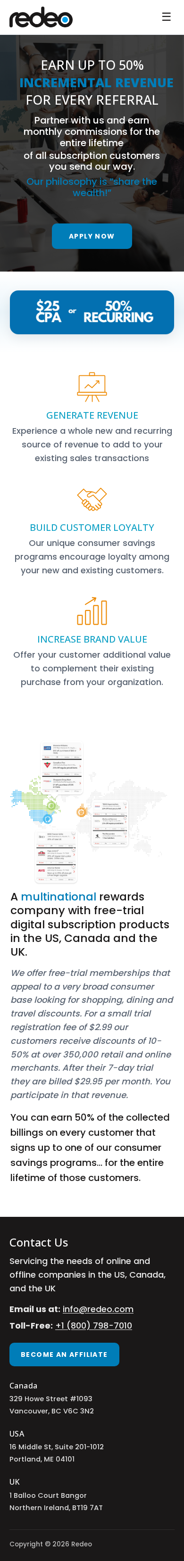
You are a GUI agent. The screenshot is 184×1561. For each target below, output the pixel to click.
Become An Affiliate (64, 1354)
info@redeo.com (98, 1309)
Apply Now (92, 236)
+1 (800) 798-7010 (93, 1325)
